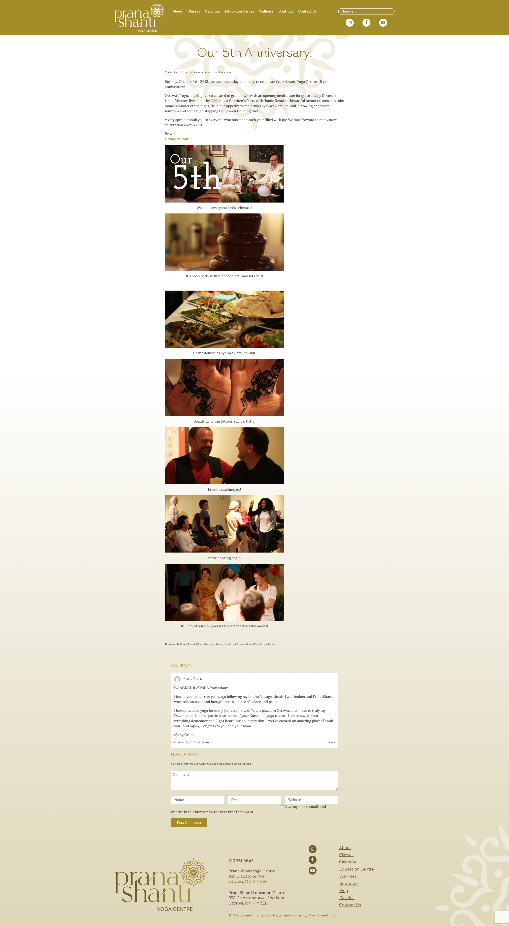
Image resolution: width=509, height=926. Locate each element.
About (178, 11)
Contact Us (307, 11)
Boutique (285, 11)
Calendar (212, 11)
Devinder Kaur (201, 72)
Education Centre (239, 11)
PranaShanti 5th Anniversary (197, 644)
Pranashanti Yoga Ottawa (230, 644)
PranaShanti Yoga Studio (260, 644)
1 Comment (224, 72)
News (171, 644)
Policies (347, 897)
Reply (331, 742)
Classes (193, 11)
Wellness (266, 11)
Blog (343, 890)
